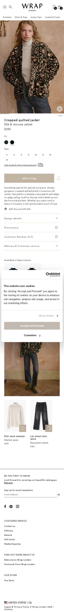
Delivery (8, 530)
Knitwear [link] (7, 17)
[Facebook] (5, 506)
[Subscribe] (58, 494)
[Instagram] (17, 506)
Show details (46, 315)
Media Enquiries (12, 543)
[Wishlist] (57, 178)
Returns (8, 534)
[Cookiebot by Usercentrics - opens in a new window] (46, 274)
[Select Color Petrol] (6, 142)
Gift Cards (9, 539)
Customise (30, 335)
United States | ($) (20, 602)
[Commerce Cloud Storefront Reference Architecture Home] (32, 7)
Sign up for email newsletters (18, 490)
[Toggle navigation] (5, 7)
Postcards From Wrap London (19, 564)
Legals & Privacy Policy (16, 606)
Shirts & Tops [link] (21, 17)
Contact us (9, 526)
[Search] (10, 7)
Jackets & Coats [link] (52, 17)
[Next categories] (61, 17)
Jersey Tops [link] (36, 17)
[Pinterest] (11, 506)
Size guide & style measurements (20, 164)
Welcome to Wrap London (17, 559)
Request (8, 482)
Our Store (9, 580)
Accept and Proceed (32, 325)
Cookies (8, 609)
